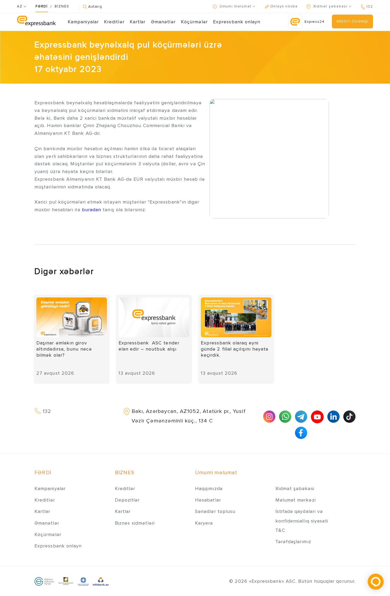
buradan (92, 210)
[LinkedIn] (333, 417)
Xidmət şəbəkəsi (294, 488)
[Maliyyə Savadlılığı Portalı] (66, 581)
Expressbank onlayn (236, 22)
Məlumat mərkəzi (295, 500)
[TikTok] (349, 417)
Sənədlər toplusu (215, 511)
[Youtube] (317, 417)
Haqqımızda (209, 488)
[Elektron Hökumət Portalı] (44, 581)
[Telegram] (301, 417)
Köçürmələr (194, 22)
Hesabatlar (208, 500)
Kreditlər (114, 22)
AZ (20, 6)
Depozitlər (127, 500)
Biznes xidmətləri (135, 523)
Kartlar (138, 22)
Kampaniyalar (83, 22)
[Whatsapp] (285, 417)
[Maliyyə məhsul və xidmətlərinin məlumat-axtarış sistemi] (101, 581)
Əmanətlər (163, 22)
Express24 (314, 21)
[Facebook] (301, 433)
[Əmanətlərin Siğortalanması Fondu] (83, 581)
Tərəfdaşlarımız (293, 542)
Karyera (204, 523)
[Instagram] (269, 417)
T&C (280, 530)
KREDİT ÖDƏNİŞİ (353, 21)
